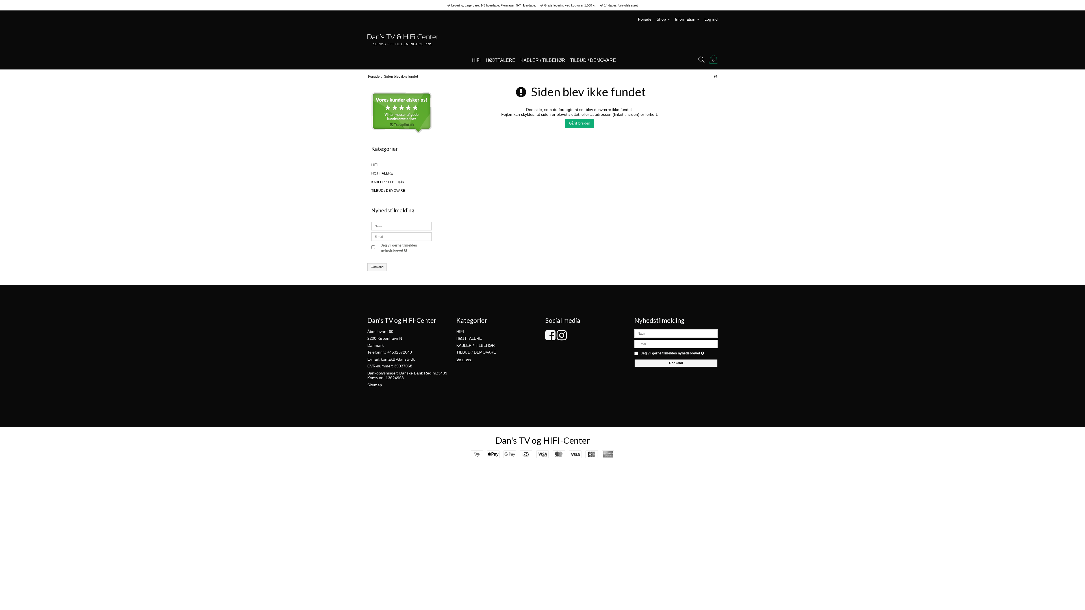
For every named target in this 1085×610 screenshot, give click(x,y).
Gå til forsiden (579, 123)
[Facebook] (550, 338)
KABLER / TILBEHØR (387, 182)
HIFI (374, 165)
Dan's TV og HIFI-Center (542, 440)
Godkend (377, 267)
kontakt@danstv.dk (398, 359)
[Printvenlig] (715, 77)
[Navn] (676, 333)
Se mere (464, 359)
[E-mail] (676, 343)
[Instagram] (562, 338)
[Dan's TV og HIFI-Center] (542, 39)
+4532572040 (399, 352)
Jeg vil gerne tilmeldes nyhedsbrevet (406, 247)
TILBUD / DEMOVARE (388, 191)
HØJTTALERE (382, 173)
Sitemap (374, 385)
